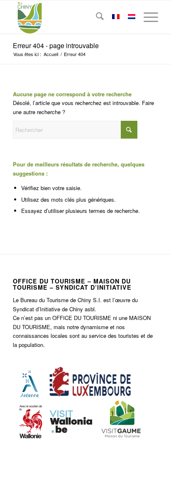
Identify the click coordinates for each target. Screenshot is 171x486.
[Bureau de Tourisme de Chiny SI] (71, 17)
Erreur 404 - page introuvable (56, 45)
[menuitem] (96, 17)
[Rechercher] (96, 17)
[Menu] (146, 17)
